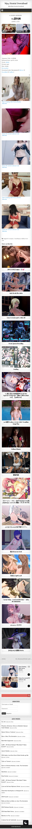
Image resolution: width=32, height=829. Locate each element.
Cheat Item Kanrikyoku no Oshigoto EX (12, 790)
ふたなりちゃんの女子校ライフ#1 (16, 527)
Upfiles (11, 72)
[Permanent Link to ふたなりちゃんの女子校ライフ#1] (16, 515)
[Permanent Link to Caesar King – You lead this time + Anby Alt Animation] (16, 588)
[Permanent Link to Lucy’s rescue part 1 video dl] (16, 306)
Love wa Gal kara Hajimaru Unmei (11, 786)
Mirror (21, 70)
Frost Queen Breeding (16, 343)
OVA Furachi (5, 796)
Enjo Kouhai (5, 776)
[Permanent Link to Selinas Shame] (16, 437)
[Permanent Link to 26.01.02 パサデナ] (16, 613)
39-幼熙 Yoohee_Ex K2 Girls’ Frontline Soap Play (16, 423)
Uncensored (19, 15)
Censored (19, 456)
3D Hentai (13, 15)
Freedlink (4, 72)
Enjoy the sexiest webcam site (10, 134)
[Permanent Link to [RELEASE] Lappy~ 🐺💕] (16, 257)
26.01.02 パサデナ (16, 625)
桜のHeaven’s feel (16, 552)
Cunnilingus (17, 238)
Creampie (11, 238)
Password (4, 708)
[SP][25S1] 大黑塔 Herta (16, 650)
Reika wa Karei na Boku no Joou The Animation (15, 801)
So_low (4, 721)
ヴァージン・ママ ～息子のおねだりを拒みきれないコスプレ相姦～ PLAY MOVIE (16, 501)
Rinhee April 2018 (16, 576)
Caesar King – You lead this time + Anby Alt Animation (16, 600)
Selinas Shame (16, 449)
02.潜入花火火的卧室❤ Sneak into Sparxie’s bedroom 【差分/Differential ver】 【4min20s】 (16, 395)
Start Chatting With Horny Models (7, 30)
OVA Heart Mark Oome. (8, 811)
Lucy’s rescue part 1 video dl (16, 318)
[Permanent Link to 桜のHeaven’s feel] (16, 540)
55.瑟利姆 (16, 18)
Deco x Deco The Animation (9, 736)
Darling (16, 369)
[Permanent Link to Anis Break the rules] (16, 282)
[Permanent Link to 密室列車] (16, 462)
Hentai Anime (12, 350)
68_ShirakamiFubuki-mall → (24, 659)
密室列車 (16, 475)
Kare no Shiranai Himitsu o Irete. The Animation (15, 765)
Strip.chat (4, 31)
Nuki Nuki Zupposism (7, 740)
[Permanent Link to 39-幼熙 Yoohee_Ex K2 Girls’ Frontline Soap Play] (16, 410)
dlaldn (7, 62)
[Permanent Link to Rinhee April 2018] (16, 564)
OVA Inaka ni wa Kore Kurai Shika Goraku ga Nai (15, 755)
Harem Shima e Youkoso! (8, 732)
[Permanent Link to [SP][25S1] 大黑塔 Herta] (16, 638)
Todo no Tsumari (6, 761)
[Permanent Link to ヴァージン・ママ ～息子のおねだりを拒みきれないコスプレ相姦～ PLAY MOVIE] (16, 488)
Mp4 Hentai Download (16, 3)
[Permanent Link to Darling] (16, 357)
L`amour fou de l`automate (9, 820)
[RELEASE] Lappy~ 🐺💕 (16, 269)
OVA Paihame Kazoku (8, 807)
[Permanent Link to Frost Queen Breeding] (16, 331)
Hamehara (4, 771)
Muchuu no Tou (6, 815)
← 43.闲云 (3, 659)
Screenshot (5, 68)
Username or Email (7, 704)
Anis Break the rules (16, 293)
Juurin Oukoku (6, 751)
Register (9, 713)
